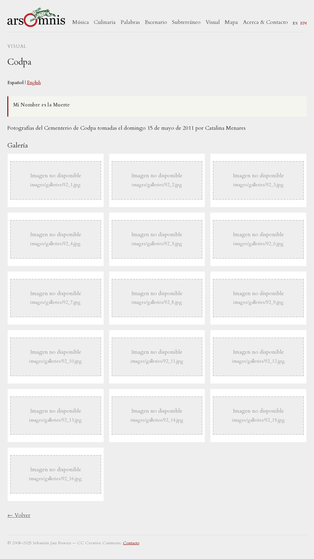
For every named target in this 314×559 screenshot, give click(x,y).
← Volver (18, 515)
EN (303, 23)
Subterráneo (186, 22)
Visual (212, 22)
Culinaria (105, 22)
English (34, 83)
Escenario (156, 22)
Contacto (131, 543)
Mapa (231, 22)
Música (80, 22)
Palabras (130, 22)
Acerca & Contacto (265, 22)
